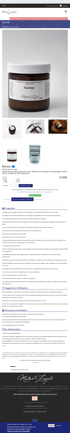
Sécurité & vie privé (41, 411)
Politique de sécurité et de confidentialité (18, 431)
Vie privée (35, 420)
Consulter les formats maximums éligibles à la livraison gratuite (35, 192)
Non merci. (59, 425)
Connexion (65, 6)
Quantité (5, 185)
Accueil (5, 27)
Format (4, 177)
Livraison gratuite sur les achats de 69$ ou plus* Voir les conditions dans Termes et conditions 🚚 (39, 19)
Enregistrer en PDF (35, 195)
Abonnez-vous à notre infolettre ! (35, 406)
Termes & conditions (29, 411)
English (4, 5)
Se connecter (35, 362)
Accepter (51, 425)
